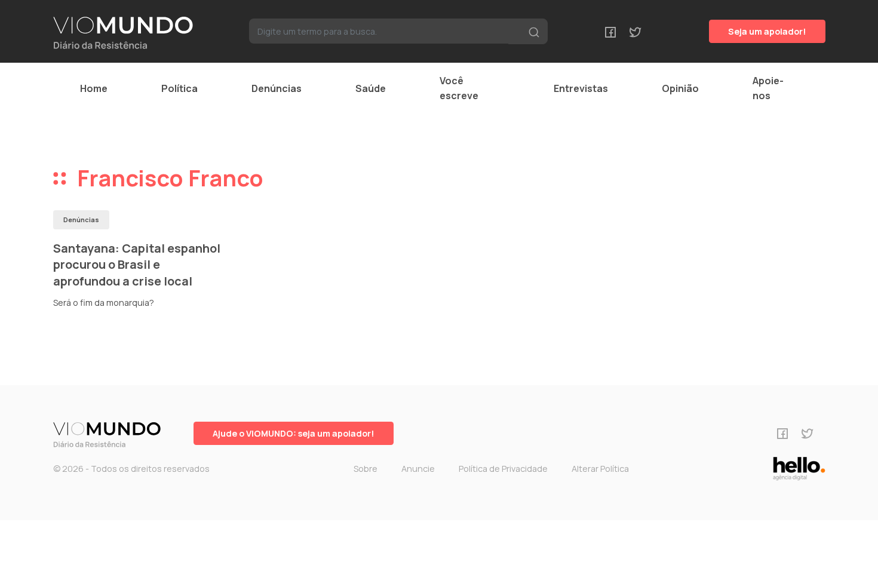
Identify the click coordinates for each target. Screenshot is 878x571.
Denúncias (276, 88)
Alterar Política (600, 468)
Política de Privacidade (503, 468)
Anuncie (418, 468)
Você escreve (459, 88)
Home (94, 88)
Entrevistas (581, 88)
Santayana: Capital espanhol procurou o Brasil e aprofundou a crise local (136, 264)
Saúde (370, 88)
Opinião (680, 88)
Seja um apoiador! (767, 31)
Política (179, 88)
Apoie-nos (768, 88)
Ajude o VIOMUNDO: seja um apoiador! (293, 433)
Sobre (365, 468)
